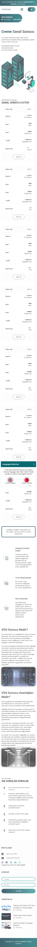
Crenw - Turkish (26, 483)
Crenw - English (10, 483)
